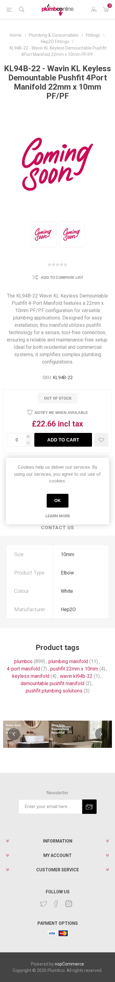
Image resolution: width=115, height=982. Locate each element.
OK (57, 500)
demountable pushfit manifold (52, 683)
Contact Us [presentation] (57, 527)
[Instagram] (69, 904)
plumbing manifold (68, 661)
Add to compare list (62, 277)
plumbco (23, 661)
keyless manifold (30, 676)
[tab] (57, 528)
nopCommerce (69, 964)
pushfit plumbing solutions (54, 691)
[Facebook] (56, 904)
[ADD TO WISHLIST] (101, 440)
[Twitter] (43, 904)
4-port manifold (23, 669)
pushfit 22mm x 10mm (74, 669)
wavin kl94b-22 (76, 676)
